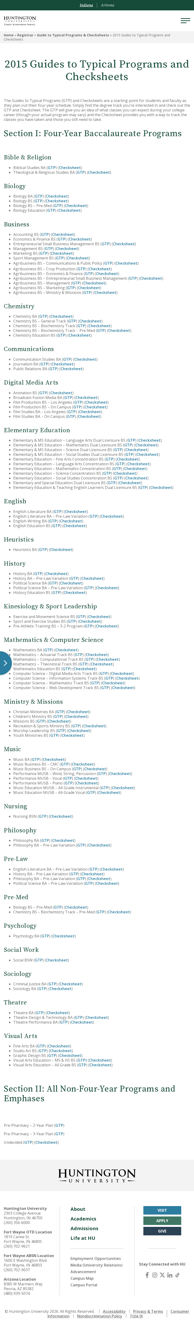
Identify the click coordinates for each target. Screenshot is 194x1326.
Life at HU (83, 1238)
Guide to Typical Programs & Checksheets (73, 35)
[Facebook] (147, 1275)
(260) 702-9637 (17, 1269)
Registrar (25, 35)
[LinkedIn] (170, 1275)
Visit (162, 1210)
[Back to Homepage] (97, 1174)
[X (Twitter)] (162, 1275)
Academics (83, 1219)
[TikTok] (177, 1275)
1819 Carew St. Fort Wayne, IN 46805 (23, 1239)
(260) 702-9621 (17, 1246)
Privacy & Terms (148, 1311)
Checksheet (70, 167)
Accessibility (114, 1311)
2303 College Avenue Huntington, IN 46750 (23, 1215)
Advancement (83, 1271)
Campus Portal (84, 1285)
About (78, 1209)
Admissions (84, 1228)
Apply (162, 1220)
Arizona (107, 5)
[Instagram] (155, 1275)
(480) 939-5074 (17, 1293)
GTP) (82, 1060)
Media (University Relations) (97, 1265)
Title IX (136, 1316)
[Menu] (185, 21)
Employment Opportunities (96, 1258)
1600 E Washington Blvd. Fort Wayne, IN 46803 (25, 1263)
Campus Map (82, 1278)
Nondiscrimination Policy (99, 1316)
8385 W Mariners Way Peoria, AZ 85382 (23, 1286)
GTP (52, 167)
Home (9, 35)
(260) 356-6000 (17, 1222)
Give (162, 1231)
